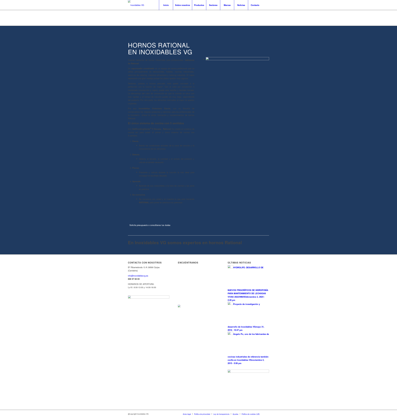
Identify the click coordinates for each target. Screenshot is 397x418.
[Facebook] (266, 5)
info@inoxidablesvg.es (138, 275)
